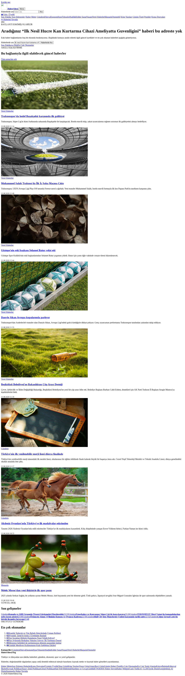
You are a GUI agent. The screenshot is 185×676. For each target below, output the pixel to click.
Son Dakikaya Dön (9, 45)
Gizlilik (91, 669)
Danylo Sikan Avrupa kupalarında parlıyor (25, 317)
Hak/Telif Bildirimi (62, 669)
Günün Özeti (138, 17)
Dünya (47, 17)
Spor (60, 17)
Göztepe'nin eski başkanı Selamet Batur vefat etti (28, 250)
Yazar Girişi (84, 666)
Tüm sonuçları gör (9, 59)
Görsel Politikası (47, 669)
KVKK (97, 669)
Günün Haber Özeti (112, 666)
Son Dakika (6, 17)
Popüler (147, 17)
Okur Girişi (63, 666)
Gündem (40, 17)
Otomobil (116, 17)
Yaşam (89, 17)
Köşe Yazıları (126, 17)
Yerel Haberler (98, 17)
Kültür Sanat (81, 17)
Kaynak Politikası (14, 669)
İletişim (165, 666)
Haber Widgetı (123, 669)
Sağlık (73, 17)
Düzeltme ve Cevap (79, 669)
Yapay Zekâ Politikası (31, 669)
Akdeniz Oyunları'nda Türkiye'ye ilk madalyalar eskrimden (34, 523)
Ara (41, 12)
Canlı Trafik (134, 669)
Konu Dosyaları (158, 17)
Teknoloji (66, 17)
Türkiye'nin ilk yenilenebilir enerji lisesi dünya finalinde (32, 454)
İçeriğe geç (5, 2)
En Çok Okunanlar (26, 45)
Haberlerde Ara (46, 43)
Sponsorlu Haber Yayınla (17, 671)
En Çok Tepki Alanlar (146, 666)
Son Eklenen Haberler (21, 666)
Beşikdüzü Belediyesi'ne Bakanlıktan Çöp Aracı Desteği (32, 384)
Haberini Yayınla (9, 19)
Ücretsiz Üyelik (51, 666)
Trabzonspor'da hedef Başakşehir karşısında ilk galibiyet (32, 116)
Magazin (108, 17)
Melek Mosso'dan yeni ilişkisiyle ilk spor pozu (26, 590)
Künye (159, 666)
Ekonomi (54, 17)
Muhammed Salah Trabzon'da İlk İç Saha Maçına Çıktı (32, 183)
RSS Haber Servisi (108, 669)
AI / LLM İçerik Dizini (149, 669)
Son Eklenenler (18, 17)
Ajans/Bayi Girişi (96, 666)
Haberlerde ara (7, 11)
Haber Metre (30, 17)
